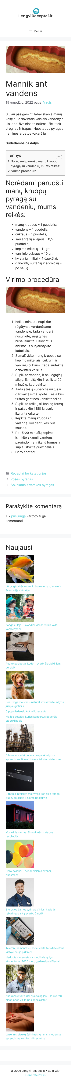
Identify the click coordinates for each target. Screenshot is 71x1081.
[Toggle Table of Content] (57, 156)
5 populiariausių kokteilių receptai (26, 711)
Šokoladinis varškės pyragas (32, 485)
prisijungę (18, 516)
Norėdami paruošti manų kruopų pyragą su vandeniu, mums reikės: (35, 163)
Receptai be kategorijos (29, 473)
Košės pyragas (22, 479)
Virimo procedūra (23, 171)
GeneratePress (35, 1075)
